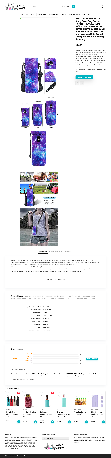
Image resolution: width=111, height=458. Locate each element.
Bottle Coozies (9, 409)
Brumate (42, 409)
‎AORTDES (45, 312)
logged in (21, 379)
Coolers (64, 14)
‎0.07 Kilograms (47, 309)
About (88, 14)
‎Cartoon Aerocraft (48, 315)
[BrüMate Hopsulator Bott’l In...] (47, 401)
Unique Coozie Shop (74, 14)
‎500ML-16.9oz (46, 327)
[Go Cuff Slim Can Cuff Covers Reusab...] (30, 401)
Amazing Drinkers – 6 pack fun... (80, 413)
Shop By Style (30, 14)
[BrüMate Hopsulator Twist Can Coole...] (64, 401)
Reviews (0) (68, 251)
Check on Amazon (84, 77)
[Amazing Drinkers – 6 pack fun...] (81, 401)
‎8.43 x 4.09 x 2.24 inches (49, 307)
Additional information (55, 251)
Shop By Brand (42, 14)
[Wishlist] (103, 6)
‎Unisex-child (46, 318)
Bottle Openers (54, 14)
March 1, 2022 (46, 330)
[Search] (73, 6)
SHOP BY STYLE (84, 90)
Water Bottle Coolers (92, 90)
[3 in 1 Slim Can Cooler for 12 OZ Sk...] (98, 401)
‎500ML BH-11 (46, 324)
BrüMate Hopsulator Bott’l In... (46, 414)
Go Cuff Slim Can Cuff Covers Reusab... (29, 414)
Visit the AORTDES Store (49, 333)
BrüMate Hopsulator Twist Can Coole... (63, 414)
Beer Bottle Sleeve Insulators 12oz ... (12, 414)
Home (22, 14)
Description (43, 251)
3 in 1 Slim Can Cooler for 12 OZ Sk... (97, 414)
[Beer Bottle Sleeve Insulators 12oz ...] (13, 401)
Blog (83, 14)
